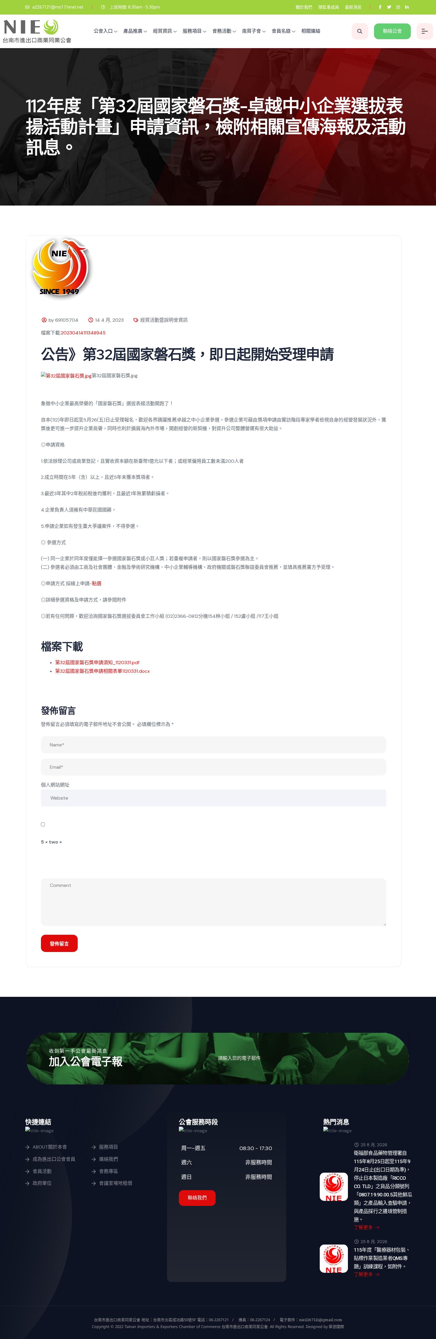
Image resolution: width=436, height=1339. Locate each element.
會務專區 (108, 1171)
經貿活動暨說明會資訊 (164, 320)
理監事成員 (328, 7)
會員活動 (42, 1171)
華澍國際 (336, 1326)
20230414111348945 (83, 333)
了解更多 (364, 1227)
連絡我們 (108, 1159)
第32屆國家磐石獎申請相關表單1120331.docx (102, 671)
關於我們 (304, 7)
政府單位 (42, 1183)
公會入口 (103, 31)
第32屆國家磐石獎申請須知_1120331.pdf (97, 662)
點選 (96, 583)
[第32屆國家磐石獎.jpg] (66, 375)
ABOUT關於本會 (50, 1147)
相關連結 (310, 31)
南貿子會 (251, 31)
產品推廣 (132, 31)
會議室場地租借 (115, 1183)
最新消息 (353, 7)
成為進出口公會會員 (54, 1159)
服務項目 (192, 31)
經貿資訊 (162, 31)
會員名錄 (281, 31)
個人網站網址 (55, 785)
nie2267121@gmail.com (320, 1319)
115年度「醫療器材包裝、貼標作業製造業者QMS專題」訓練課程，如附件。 (382, 1258)
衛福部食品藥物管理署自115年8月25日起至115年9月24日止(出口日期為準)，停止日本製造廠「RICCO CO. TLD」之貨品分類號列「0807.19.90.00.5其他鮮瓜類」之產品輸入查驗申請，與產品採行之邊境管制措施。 (383, 1186)
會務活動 (221, 31)
